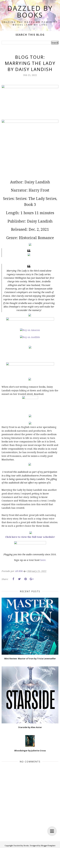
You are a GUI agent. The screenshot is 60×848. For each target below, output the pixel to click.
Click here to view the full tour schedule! (30, 536)
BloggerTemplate (48, 845)
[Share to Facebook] (13, 579)
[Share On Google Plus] (31, 579)
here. (43, 560)
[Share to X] (19, 579)
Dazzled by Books (30, 11)
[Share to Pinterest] (25, 579)
